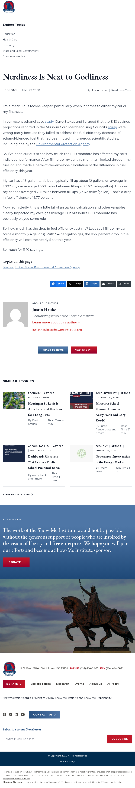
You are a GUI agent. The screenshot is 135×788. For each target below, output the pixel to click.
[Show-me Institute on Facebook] (4, 714)
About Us (95, 683)
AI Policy (113, 683)
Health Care (10, 39)
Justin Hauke (100, 90)
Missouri (8, 267)
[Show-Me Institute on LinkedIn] (16, 714)
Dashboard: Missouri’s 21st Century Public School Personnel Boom (44, 462)
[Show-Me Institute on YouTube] (23, 714)
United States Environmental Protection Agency (47, 267)
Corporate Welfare (14, 56)
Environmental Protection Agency (63, 144)
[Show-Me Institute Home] (9, 7)
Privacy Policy (67, 761)
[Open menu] (128, 7)
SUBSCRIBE (120, 738)
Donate (14, 562)
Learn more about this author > (55, 322)
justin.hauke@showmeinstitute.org (57, 330)
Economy (9, 45)
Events (79, 683)
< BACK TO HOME (53, 350)
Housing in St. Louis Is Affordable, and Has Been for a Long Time (45, 409)
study (49, 122)
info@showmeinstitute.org (16, 778)
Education (9, 34)
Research (62, 683)
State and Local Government (20, 50)
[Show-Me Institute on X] (10, 714)
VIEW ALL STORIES (16, 494)
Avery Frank (39, 475)
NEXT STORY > (84, 350)
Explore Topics (41, 683)
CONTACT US (43, 714)
